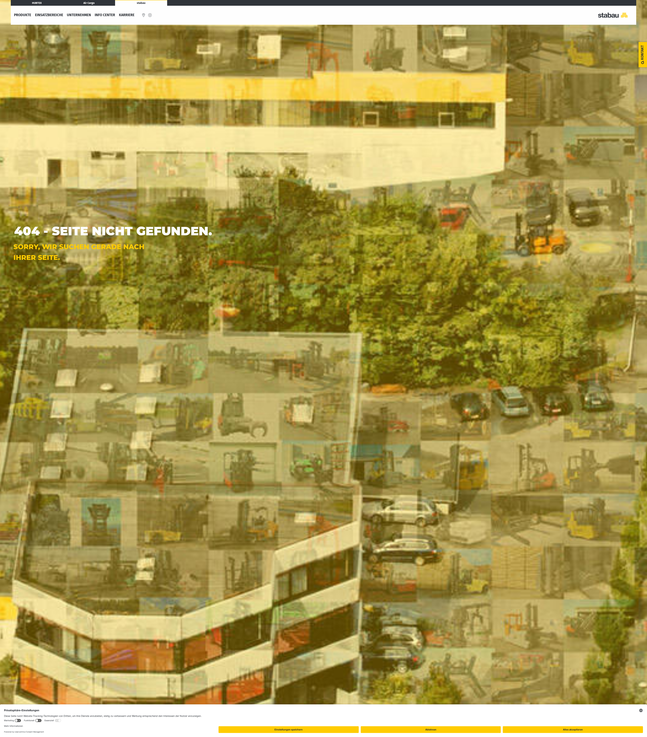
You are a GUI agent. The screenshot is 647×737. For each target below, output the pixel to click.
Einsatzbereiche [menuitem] (49, 15)
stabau (141, 3)
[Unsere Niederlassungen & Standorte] (143, 15)
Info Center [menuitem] (105, 15)
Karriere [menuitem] (126, 15)
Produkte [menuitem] (22, 15)
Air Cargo (89, 3)
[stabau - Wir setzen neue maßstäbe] (616, 15)
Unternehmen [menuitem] (79, 15)
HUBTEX (37, 3)
